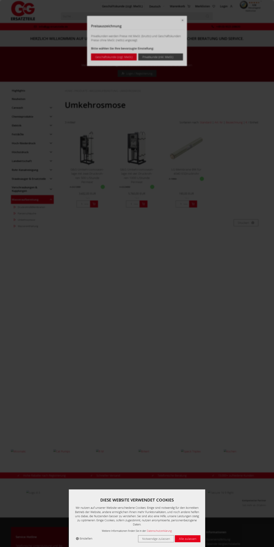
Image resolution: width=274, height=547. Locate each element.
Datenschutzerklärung (159, 531)
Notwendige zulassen (156, 539)
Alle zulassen (187, 539)
